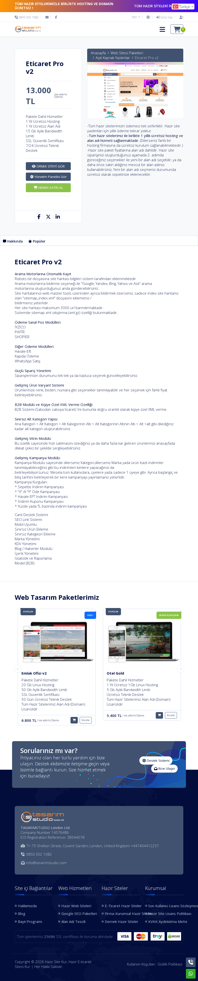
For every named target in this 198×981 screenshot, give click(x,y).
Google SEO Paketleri (78, 913)
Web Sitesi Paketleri (127, 52)
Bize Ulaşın (166, 768)
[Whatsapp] (191, 974)
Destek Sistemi (158, 760)
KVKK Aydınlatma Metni (165, 921)
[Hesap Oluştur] (180, 17)
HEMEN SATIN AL (50, 187)
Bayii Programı (30, 921)
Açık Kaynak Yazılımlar (113, 57)
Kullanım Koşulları (141, 964)
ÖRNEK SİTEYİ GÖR (50, 166)
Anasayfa (98, 52)
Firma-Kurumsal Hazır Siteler (122, 913)
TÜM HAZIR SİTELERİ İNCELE (157, 6)
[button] (162, 29)
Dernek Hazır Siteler (121, 921)
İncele (86, 715)
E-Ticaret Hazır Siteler (122, 905)
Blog (21, 913)
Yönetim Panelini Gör (50, 177)
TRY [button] (135, 17)
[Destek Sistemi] (148, 17)
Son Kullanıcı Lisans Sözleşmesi (165, 905)
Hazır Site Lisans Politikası (165, 913)
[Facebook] (56, 17)
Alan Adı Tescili (73, 921)
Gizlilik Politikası (170, 964)
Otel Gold (30, 673)
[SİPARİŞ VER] (74, 715)
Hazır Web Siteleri (76, 905)
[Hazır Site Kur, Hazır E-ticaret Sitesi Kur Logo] (27, 29)
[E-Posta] (47, 17)
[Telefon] (191, 962)
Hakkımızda (27, 905)
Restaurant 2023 (122, 673)
